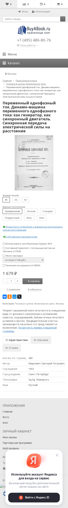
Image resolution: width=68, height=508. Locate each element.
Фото (6, 417)
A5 (6, 199)
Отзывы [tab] (13, 347)
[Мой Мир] (14, 297)
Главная (7, 411)
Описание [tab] (42, 340)
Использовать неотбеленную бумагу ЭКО (28, 243)
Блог (5, 422)
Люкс (29, 217)
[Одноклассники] (9, 297)
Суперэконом (12, 211)
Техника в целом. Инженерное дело (35, 303)
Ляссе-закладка (14, 255)
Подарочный (12, 217)
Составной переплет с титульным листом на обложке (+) (29, 249)
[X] (19, 297)
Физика (60, 303)
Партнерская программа (17, 442)
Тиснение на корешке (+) (22, 265)
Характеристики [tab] (18, 340)
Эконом (31, 211)
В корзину (34, 281)
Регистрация (43, 11)
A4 (15, 199)
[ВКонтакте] (5, 297)
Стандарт (47, 211)
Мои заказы (10, 437)
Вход (25, 11)
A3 (25, 199)
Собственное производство (21, 236)
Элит (41, 217)
